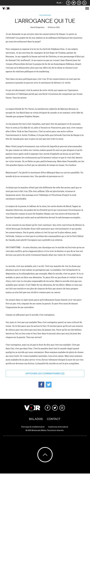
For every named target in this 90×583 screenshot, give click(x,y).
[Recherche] (84, 3)
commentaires (51, 373)
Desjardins (45, 15)
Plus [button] (59, 3)
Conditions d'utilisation (58, 427)
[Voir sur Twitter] (73, 3)
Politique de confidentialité (33, 427)
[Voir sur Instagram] (79, 3)
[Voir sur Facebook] (68, 3)
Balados (36, 419)
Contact (53, 419)
